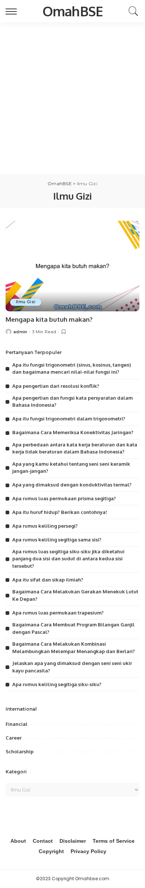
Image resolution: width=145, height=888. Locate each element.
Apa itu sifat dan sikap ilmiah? (47, 580)
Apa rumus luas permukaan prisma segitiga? (64, 498)
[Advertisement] (72, 98)
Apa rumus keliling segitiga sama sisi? (57, 540)
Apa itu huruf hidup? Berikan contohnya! (59, 512)
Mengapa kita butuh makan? (49, 319)
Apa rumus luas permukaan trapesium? (58, 613)
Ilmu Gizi (25, 301)
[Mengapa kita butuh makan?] (72, 266)
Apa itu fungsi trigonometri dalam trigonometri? (68, 419)
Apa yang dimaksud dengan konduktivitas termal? (72, 485)
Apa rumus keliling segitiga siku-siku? (57, 684)
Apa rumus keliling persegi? (45, 526)
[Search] (131, 11)
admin (20, 332)
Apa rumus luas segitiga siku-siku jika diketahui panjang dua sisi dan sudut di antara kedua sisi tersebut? (68, 558)
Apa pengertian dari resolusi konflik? (55, 386)
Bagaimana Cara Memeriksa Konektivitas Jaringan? (72, 432)
